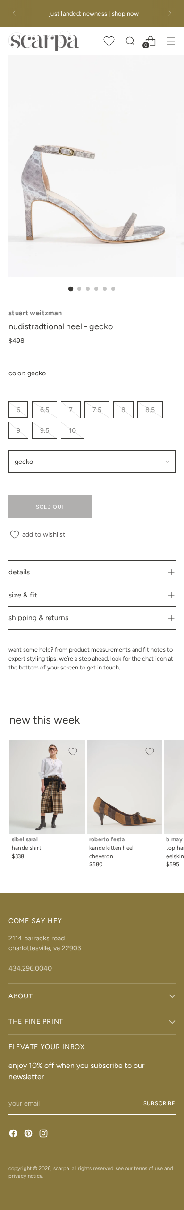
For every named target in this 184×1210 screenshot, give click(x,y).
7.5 (96, 410)
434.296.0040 (30, 968)
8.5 (150, 410)
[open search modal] (130, 40)
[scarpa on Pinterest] (29, 1135)
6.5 (44, 410)
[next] (169, 13)
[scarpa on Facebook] (14, 1135)
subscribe (159, 1103)
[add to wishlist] (72, 751)
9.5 (44, 430)
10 (72, 430)
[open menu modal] (170, 40)
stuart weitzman (35, 313)
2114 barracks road (36, 938)
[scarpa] (43, 41)
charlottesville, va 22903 (44, 948)
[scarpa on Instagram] (44, 1135)
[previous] (14, 13)
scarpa (61, 1168)
